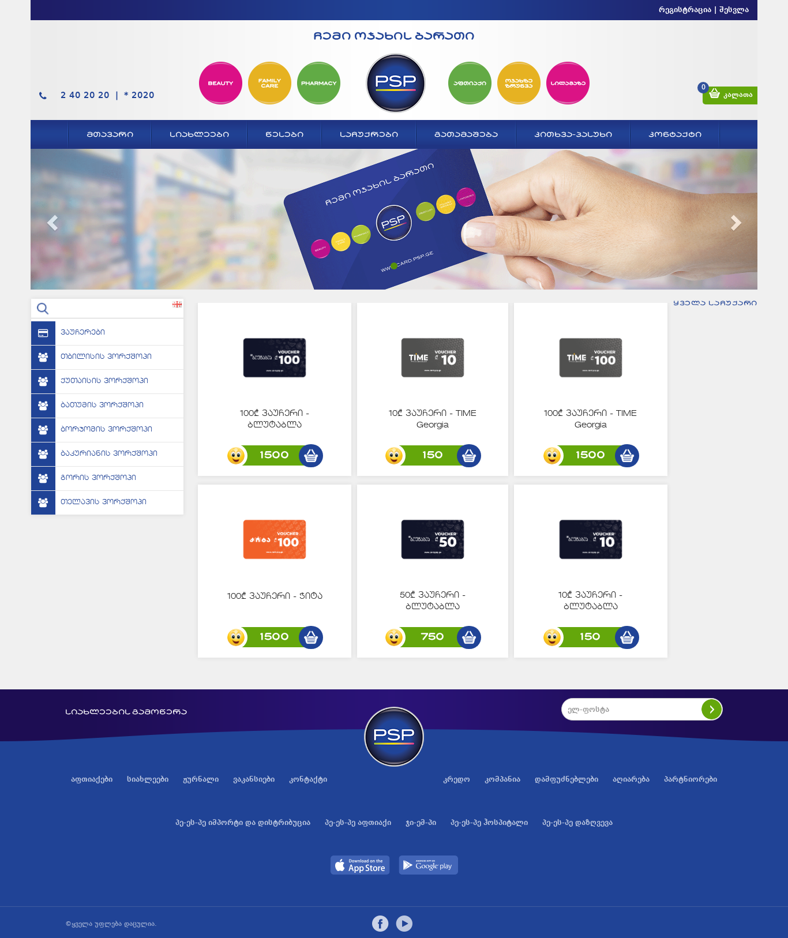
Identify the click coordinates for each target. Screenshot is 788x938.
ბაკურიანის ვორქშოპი (109, 454)
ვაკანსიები (254, 779)
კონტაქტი (674, 134)
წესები (284, 134)
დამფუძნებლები (566, 779)
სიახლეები (199, 134)
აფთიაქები (91, 779)
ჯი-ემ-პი (421, 823)
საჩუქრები (369, 134)
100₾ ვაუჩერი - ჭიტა (274, 596)
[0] (714, 95)
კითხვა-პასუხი (573, 134)
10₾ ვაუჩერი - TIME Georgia (432, 419)
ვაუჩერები (83, 332)
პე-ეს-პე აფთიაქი (358, 823)
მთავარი (110, 134)
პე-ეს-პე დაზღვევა (577, 823)
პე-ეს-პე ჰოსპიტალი (489, 823)
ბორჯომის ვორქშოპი (106, 429)
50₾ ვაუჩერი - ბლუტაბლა (433, 601)
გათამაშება (466, 134)
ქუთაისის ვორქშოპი (104, 381)
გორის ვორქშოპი (98, 478)
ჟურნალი (201, 779)
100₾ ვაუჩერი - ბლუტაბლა (274, 419)
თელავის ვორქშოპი (104, 502)
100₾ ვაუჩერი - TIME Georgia (590, 419)
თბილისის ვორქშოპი (106, 357)
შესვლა (734, 10)
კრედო (456, 779)
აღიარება (631, 779)
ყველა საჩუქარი (715, 303)
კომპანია (502, 779)
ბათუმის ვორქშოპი (102, 405)
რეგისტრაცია (685, 10)
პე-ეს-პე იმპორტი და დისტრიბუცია (242, 823)
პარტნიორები (690, 779)
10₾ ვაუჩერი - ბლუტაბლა (590, 601)
